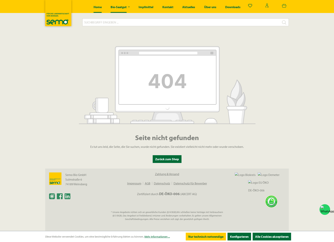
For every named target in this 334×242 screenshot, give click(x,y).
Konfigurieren (239, 237)
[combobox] (181, 22)
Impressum (134, 183)
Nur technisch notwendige (205, 237)
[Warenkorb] (284, 5)
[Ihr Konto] (267, 5)
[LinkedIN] (67, 196)
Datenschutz (162, 183)
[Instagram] (52, 196)
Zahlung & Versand (167, 174)
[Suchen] (284, 22)
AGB (147, 183)
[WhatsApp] (325, 209)
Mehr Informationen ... (157, 236)
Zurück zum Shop (167, 159)
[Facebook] (60, 196)
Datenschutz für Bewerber (190, 183)
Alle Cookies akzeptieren (272, 237)
